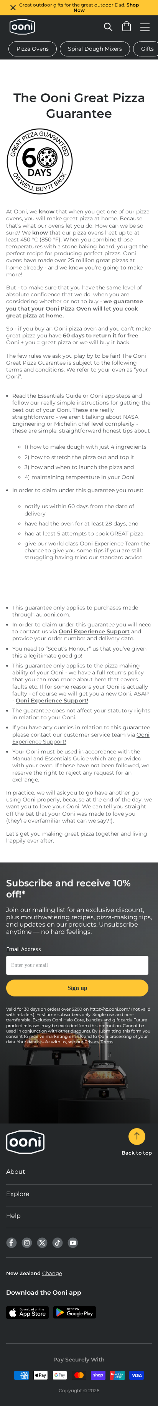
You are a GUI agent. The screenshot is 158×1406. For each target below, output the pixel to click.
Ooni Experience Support (94, 631)
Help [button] (13, 1215)
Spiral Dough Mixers (95, 48)
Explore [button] (18, 1194)
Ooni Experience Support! (52, 700)
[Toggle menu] (145, 27)
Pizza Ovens (32, 48)
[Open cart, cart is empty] (126, 27)
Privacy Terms (98, 1041)
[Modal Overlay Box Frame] (77, 975)
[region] (79, 7)
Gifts (147, 48)
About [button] (15, 1171)
